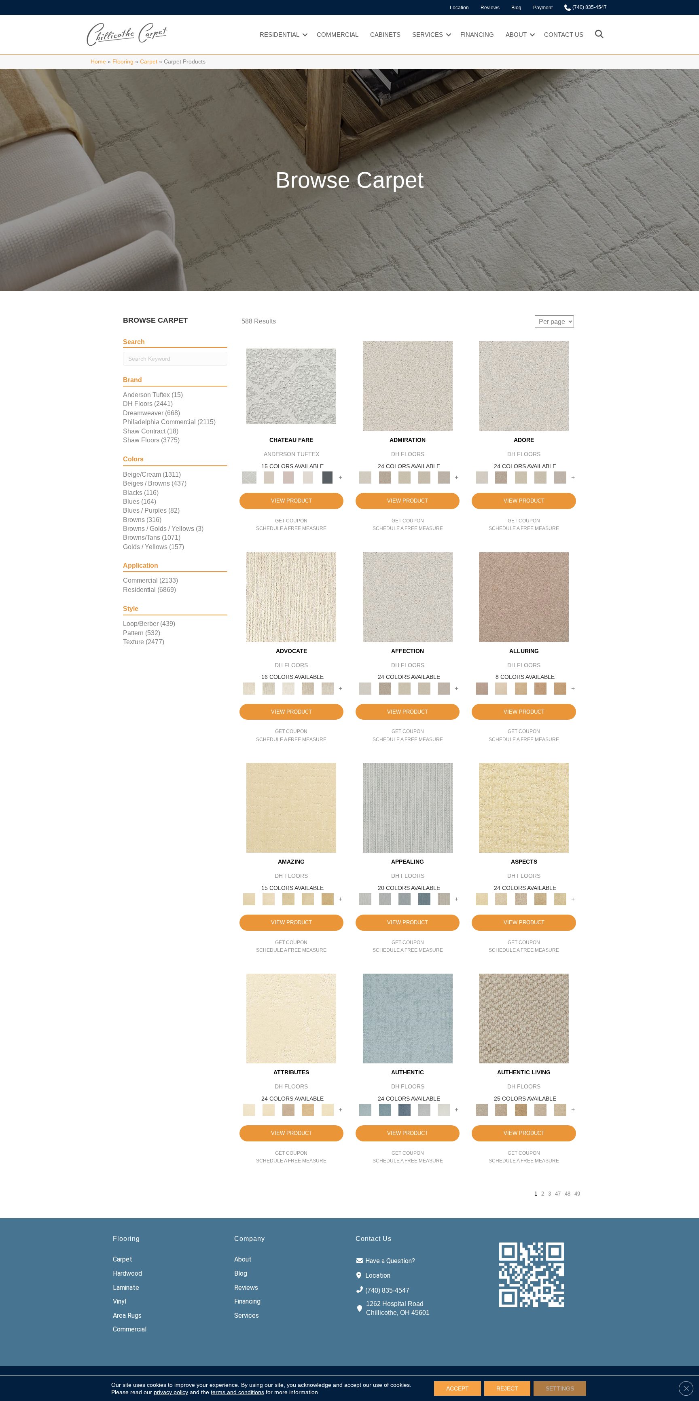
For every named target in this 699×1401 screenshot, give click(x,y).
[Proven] (384, 1110)
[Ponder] (524, 807)
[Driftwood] (524, 597)
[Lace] (424, 477)
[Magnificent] (291, 807)
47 (558, 1194)
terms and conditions (237, 1392)
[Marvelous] (327, 899)
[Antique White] (404, 477)
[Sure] (408, 1018)
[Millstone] (524, 1018)
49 (577, 1194)
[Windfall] (268, 688)
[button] (305, 34)
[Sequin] (560, 899)
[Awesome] (268, 899)
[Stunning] (308, 899)
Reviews (490, 8)
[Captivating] (444, 899)
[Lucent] (501, 899)
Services (427, 34)
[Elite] (288, 688)
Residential (279, 34)
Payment (543, 8)
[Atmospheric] (291, 386)
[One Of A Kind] (288, 899)
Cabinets (385, 34)
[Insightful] (521, 899)
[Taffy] (540, 688)
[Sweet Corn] (327, 1110)
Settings (560, 1388)
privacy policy (171, 1392)
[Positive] (424, 1110)
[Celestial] (327, 477)
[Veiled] (308, 1110)
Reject (507, 1388)
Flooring (122, 62)
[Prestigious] (384, 899)
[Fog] (444, 477)
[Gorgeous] (408, 807)
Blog (516, 8)
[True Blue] (404, 1110)
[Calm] (308, 477)
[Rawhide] (560, 688)
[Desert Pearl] (501, 688)
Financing (477, 34)
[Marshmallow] (408, 386)
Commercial (337, 34)
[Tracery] (501, 1110)
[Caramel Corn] (560, 1110)
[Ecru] (384, 477)
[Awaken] (268, 477)
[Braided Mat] (521, 1110)
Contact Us (563, 34)
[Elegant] (404, 899)
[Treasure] (327, 688)
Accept (457, 1388)
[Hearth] (288, 1110)
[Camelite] (521, 688)
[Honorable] (444, 1110)
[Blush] (288, 477)
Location (459, 8)
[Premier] (308, 688)
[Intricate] (268, 1110)
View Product (291, 501)
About (516, 34)
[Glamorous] (424, 899)
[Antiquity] (540, 899)
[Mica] (540, 1110)
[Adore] (291, 597)
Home (98, 62)
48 (567, 1194)
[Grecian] (291, 1018)
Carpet (148, 62)
